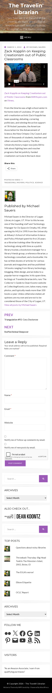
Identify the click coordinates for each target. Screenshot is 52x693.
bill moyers (18, 182)
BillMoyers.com (39, 96)
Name (8, 395)
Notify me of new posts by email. (19, 447)
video (18, 180)
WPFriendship (23, 687)
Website (8, 422)
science (39, 182)
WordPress (44, 687)
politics (30, 182)
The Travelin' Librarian (35, 683)
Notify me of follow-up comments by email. (24, 440)
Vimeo (10, 100)
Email (7, 409)
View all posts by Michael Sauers (20, 304)
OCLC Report (22, 592)
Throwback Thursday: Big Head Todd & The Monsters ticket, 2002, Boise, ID (31, 561)
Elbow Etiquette (23, 582)
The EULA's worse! (25, 572)
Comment (10, 355)
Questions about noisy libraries (31, 547)
